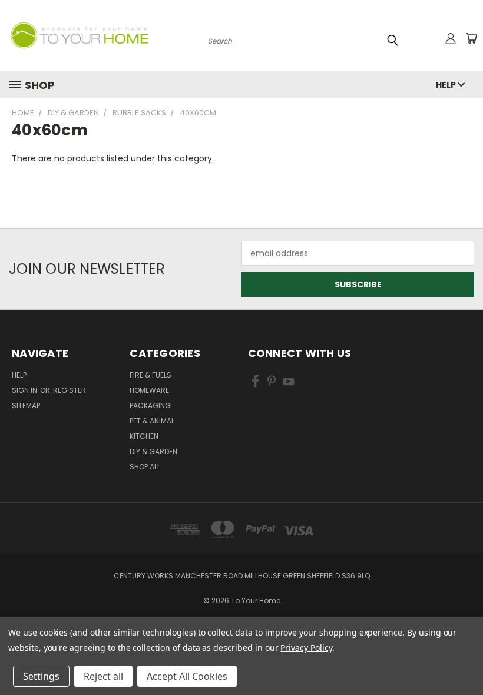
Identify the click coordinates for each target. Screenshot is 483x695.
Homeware (149, 390)
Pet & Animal (152, 421)
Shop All (145, 467)
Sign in (25, 390)
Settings (41, 676)
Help (447, 85)
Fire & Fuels (150, 375)
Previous (465, 658)
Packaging (150, 406)
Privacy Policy (306, 647)
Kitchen (144, 436)
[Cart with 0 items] (471, 38)
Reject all (103, 676)
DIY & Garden (153, 451)
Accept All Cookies (187, 676)
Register (69, 390)
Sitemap (26, 406)
